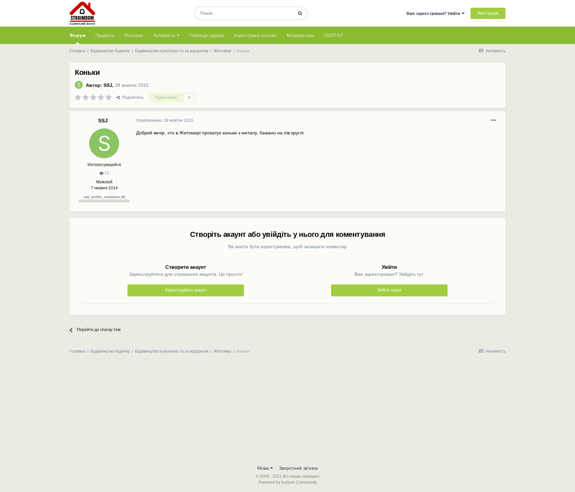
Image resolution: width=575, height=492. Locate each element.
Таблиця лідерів (206, 35)
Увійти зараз (389, 290)
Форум (78, 35)
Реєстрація (488, 13)
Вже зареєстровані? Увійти (434, 13)
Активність (165, 35)
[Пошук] (300, 13)
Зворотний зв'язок (298, 468)
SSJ (107, 85)
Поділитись (131, 97)
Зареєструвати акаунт (186, 290)
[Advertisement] (287, 411)
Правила (105, 35)
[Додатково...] (493, 120)
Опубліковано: (164, 120)
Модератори (300, 35)
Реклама (133, 35)
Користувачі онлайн (255, 35)
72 (106, 173)
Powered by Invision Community (288, 482)
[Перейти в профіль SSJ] (79, 85)
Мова (263, 468)
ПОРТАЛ (333, 35)
